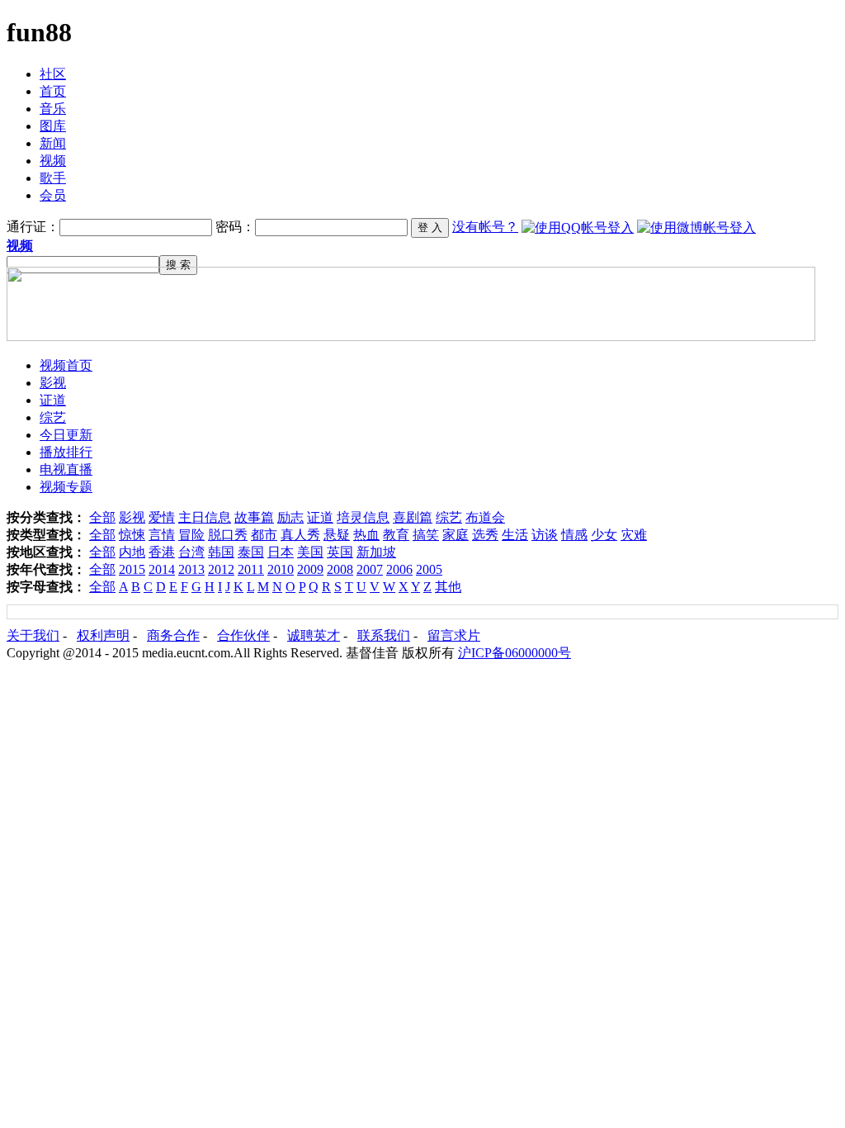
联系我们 (383, 635)
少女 (604, 535)
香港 (162, 552)
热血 (366, 535)
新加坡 (376, 552)
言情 (162, 535)
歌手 (53, 178)
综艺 (53, 417)
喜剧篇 (412, 517)
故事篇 (254, 517)
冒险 (191, 535)
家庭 (455, 535)
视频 (53, 161)
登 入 (430, 227)
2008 (340, 569)
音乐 (53, 109)
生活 (515, 535)
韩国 (221, 552)
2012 (221, 569)
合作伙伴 (243, 635)
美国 (310, 552)
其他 (448, 587)
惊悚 (132, 535)
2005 (429, 569)
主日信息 (204, 517)
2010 (280, 569)
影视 (53, 383)
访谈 (544, 535)
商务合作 (173, 635)
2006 (399, 569)
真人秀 (300, 535)
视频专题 (66, 487)
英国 (340, 552)
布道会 (485, 517)
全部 (102, 517)
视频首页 (66, 365)
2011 (251, 569)
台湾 (191, 552)
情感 (574, 535)
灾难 (634, 535)
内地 (132, 552)
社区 (53, 74)
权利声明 (103, 635)
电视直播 (66, 469)
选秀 (485, 535)
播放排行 (66, 452)
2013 (191, 569)
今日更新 (66, 435)
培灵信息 (363, 517)
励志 (290, 517)
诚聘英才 (313, 635)
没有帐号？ (485, 227)
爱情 (162, 517)
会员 (53, 195)
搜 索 (178, 264)
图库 (53, 126)
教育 (396, 535)
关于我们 (33, 635)
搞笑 (426, 535)
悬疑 (336, 535)
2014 (162, 569)
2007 (369, 569)
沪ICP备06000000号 (514, 653)
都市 (264, 535)
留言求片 (453, 635)
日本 (280, 552)
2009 (310, 569)
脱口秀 (228, 535)
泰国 (251, 552)
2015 (132, 569)
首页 (53, 91)
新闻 (53, 143)
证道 (53, 400)
